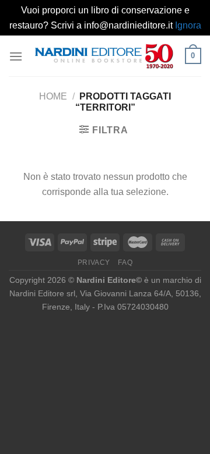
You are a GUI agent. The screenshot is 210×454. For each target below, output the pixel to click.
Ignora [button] (188, 25)
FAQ (125, 262)
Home (53, 96)
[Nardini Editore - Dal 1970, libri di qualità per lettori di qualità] (104, 56)
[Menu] (16, 56)
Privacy (94, 262)
